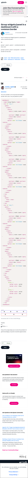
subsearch (11, 59)
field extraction (15, 57)
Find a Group (14, 403)
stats (5, 59)
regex (22, 57)
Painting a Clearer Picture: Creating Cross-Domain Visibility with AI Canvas (13, 439)
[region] (14, 470)
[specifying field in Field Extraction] (26, 77)
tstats (23, 59)
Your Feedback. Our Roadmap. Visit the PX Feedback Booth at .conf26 (13, 416)
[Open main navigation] (26, 2)
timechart (17, 59)
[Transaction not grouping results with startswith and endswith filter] (23, 77)
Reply (5, 69)
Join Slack (14, 384)
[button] (26, 21)
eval (9, 57)
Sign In (20, 2)
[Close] (26, 465)
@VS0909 (3, 91)
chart (5, 57)
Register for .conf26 (14, 366)
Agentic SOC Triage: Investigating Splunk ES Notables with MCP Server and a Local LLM (13, 428)
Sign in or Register (17, 11)
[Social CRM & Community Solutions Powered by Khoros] (23, 456)
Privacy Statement (13, 471)
